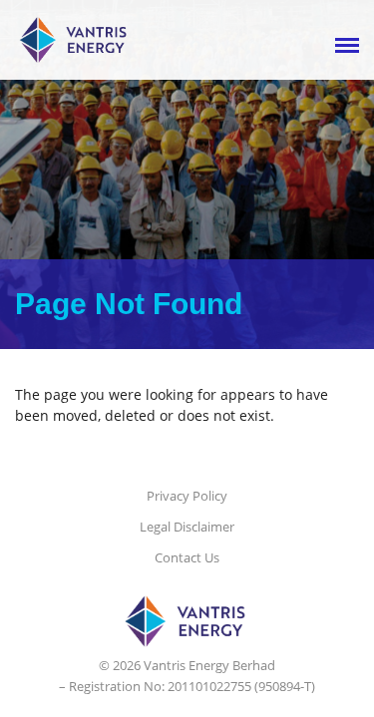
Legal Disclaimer (187, 527)
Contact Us (187, 557)
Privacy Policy (187, 496)
